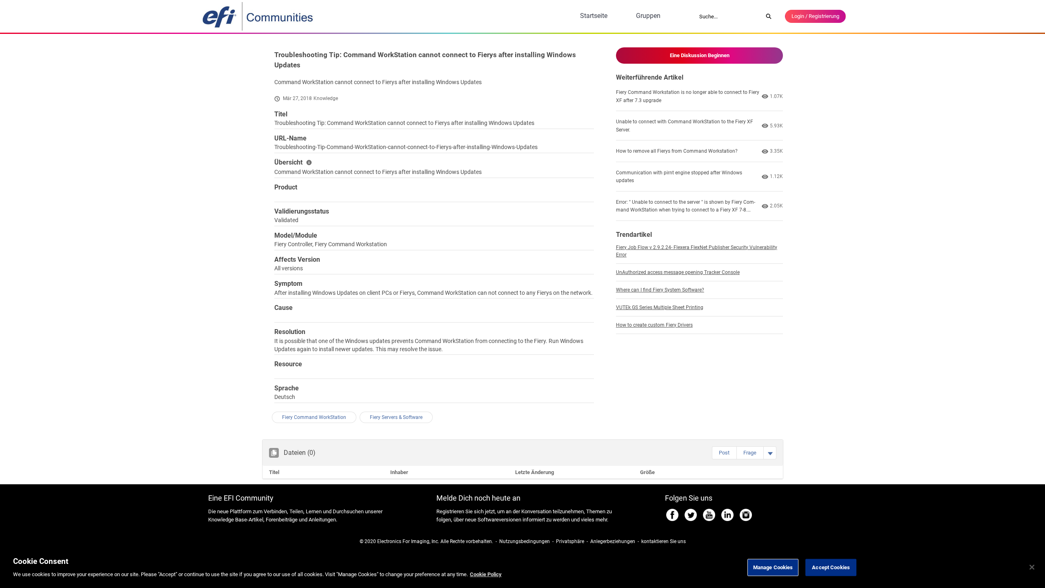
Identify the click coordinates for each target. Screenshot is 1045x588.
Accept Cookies (831, 567)
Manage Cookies (773, 567)
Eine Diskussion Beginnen (699, 55)
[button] (724, 453)
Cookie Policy (486, 574)
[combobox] (728, 16)
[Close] (1032, 567)
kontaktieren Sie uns (663, 541)
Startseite (593, 16)
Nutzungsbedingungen (524, 541)
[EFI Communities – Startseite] (258, 16)
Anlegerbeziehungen (612, 541)
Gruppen (648, 16)
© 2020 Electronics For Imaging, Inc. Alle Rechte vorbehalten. (426, 541)
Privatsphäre (570, 541)
